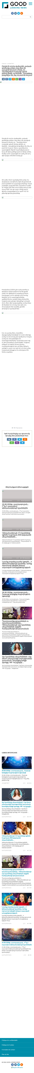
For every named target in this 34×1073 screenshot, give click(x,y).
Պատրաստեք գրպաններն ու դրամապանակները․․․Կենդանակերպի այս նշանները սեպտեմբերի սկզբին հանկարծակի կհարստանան (16, 625)
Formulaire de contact (8, 1050)
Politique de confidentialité (9, 1040)
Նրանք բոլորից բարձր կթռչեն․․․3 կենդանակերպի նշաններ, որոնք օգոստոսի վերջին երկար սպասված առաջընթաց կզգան (17, 564)
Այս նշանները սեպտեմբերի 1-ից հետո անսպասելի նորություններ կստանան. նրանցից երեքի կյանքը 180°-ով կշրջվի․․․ (17, 659)
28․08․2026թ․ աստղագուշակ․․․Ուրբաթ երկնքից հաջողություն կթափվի (16, 594)
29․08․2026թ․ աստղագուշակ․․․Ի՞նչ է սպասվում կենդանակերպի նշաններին (15, 506)
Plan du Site (5, 1054)
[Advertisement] (17, 40)
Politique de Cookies (8, 1045)
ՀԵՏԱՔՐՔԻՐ (6, 783)
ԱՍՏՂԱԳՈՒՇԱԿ (6, 816)
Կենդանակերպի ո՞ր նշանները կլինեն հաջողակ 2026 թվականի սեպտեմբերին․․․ (16, 535)
